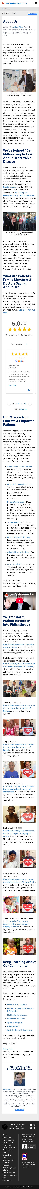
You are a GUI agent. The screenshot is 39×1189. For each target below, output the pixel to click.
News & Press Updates (17, 1004)
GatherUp (23, 409)
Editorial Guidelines (16, 1018)
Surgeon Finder (14, 522)
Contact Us (6, 1165)
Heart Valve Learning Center (19, 484)
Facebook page (9, 187)
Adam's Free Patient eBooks (19, 466)
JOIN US (6, 13)
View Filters (19, 344)
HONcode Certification (17, 1015)
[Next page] (30, 403)
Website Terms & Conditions (20, 1030)
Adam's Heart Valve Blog (18, 552)
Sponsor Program (15, 1022)
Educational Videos (15, 564)
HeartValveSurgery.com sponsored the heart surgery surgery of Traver (16, 924)
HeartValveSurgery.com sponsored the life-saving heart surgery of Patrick (18, 747)
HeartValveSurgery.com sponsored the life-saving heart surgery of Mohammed (18, 789)
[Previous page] (9, 403)
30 (25, 404)
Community (7, 1137)
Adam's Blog (7, 1155)
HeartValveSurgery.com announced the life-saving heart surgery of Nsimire (19, 708)
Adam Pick (18, 27)
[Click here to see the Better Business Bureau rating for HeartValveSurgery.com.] (29, 1146)
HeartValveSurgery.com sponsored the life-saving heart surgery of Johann (18, 833)
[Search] (36, 3)
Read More (12, 385)
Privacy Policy (13, 1026)
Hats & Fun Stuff (8, 1160)
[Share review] (29, 390)
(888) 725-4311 (30, 1141)
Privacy (5, 1178)
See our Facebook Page (16, 1128)
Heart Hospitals (8, 1150)
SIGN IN (15, 13)
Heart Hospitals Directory (18, 537)
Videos (5, 1152)
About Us (6, 1163)
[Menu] (33, 3)
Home (3, 9)
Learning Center (8, 1140)
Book (4, 1158)
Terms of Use (7, 1180)
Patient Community (16, 502)
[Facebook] (5, 1127)
